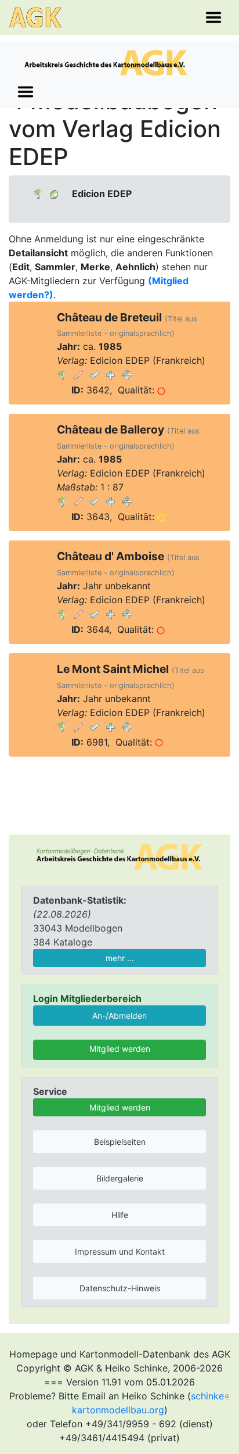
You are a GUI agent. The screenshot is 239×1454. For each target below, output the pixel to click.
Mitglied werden (119, 1049)
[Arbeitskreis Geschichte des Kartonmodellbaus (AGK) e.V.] (119, 856)
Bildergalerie (119, 1178)
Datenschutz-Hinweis (119, 1288)
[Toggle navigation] (213, 17)
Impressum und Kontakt (120, 1251)
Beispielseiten (120, 1142)
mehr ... (120, 958)
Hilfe (119, 1215)
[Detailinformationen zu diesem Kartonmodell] (62, 374)
